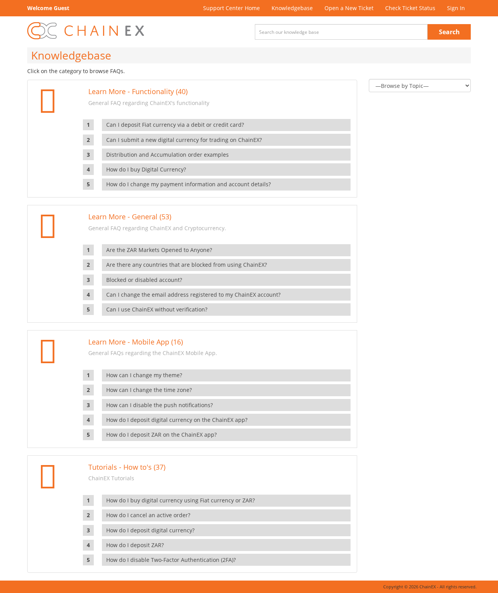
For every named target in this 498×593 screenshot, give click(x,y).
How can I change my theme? (144, 375)
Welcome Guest (48, 8)
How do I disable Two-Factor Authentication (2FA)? (171, 559)
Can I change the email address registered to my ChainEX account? (193, 294)
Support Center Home (231, 8)
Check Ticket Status (410, 8)
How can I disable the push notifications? (159, 405)
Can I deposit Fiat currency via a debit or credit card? (175, 124)
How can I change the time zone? (149, 390)
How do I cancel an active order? (148, 515)
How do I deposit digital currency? (150, 530)
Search (449, 32)
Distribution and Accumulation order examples (167, 154)
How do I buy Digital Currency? (146, 169)
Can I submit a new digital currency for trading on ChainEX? (184, 139)
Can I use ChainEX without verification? (156, 309)
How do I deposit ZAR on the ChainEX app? (161, 434)
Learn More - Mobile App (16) (135, 341)
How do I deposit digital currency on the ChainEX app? (176, 419)
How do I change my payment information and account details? (188, 184)
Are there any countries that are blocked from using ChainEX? (186, 264)
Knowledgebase (292, 8)
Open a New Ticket (349, 8)
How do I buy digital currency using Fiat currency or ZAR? (180, 500)
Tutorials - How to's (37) (126, 467)
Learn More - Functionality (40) (138, 91)
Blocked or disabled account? (144, 279)
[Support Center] (85, 31)
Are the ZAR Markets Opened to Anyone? (159, 250)
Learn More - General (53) (129, 216)
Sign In (456, 8)
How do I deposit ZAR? (135, 545)
